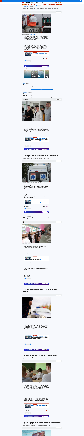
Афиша (56, 4)
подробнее (26, 273)
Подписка (59, 2)
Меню (1, 1)
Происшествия (50, 0)
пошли (40, 253)
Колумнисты (45, 0)
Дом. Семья (24, 83)
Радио (52, 2)
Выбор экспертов (65, 0)
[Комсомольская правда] (26, 2)
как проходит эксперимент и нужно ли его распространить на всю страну (39, 54)
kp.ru (47, 58)
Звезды (28, 0)
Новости (27, 4)
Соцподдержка (35, 0)
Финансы (72, 0)
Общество (18, 0)
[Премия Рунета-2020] (32, 2)
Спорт (42, 0)
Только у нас (29, 4)
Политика (14, 0)
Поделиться (59, 99)
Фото (4, 0)
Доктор (69, 0)
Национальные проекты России (57, 0)
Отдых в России (43, 4)
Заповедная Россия (48, 4)
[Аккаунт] (83, 1)
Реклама (56, 2)
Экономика (22, 0)
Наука (39, 0)
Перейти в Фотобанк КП (32, 34)
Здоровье (31, 0)
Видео (7, 0)
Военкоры (33, 4)
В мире (25, 0)
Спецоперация (11, 0)
